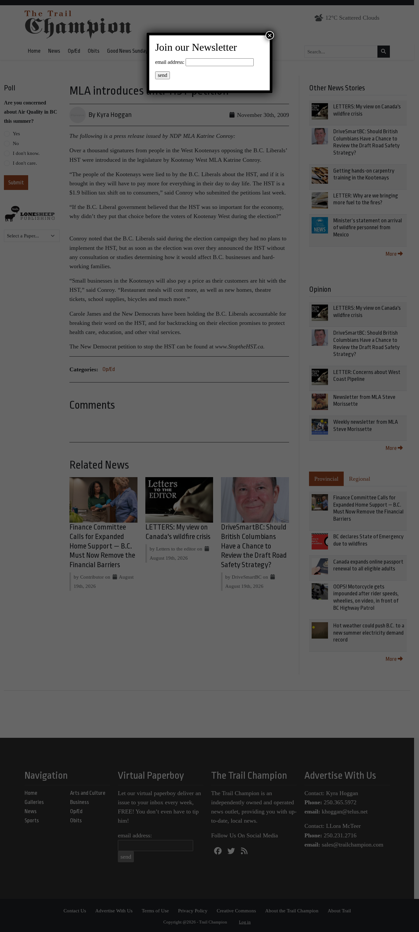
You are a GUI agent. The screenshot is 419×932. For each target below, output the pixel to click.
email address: (169, 62)
